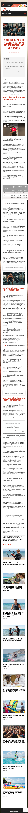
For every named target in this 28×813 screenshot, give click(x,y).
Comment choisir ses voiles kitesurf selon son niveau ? (13, 716)
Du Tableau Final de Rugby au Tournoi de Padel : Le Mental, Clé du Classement (14, 742)
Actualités (5, 566)
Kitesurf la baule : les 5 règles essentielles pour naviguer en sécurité (14, 563)
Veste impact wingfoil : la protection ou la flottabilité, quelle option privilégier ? (13, 614)
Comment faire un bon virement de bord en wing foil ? (13, 767)
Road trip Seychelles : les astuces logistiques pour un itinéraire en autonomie (12, 588)
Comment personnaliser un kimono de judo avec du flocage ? (14, 691)
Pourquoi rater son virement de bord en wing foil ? (13, 665)
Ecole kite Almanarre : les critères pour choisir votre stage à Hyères (12, 640)
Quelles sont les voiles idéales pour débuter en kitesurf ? (13, 793)
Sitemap (16, 811)
